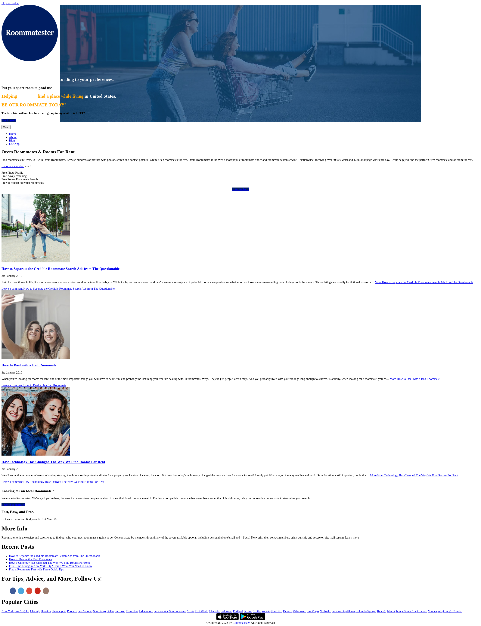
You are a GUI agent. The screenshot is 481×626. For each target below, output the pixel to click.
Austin (190, 611)
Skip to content (10, 3)
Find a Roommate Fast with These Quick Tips (36, 569)
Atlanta (350, 611)
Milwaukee (299, 611)
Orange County (452, 611)
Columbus (132, 611)
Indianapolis (146, 611)
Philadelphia (59, 611)
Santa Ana (410, 611)
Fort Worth (201, 611)
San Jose (120, 611)
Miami (391, 611)
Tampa (400, 611)
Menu (6, 127)
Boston (248, 611)
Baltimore (226, 611)
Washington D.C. (272, 611)
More (424, 282)
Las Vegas (313, 611)
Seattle (257, 611)
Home (12, 133)
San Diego (99, 611)
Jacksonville (161, 611)
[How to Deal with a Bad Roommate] (36, 357)
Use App (14, 143)
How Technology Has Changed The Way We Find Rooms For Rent (53, 462)
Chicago (35, 611)
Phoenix (72, 611)
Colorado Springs (365, 611)
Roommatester (241, 622)
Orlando (422, 611)
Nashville (325, 611)
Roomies (12, 69)
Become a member (13, 166)
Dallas (110, 611)
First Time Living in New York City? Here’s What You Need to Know (50, 566)
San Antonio (85, 611)
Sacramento (339, 611)
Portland (238, 611)
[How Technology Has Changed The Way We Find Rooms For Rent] (36, 454)
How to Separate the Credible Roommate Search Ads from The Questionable (60, 269)
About (13, 137)
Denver (287, 611)
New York (8, 611)
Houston (46, 611)
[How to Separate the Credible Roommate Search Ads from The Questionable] (36, 261)
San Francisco (177, 611)
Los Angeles (21, 611)
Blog (12, 140)
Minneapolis (435, 611)
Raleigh (381, 611)
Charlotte (214, 611)
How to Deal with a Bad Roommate (29, 365)
